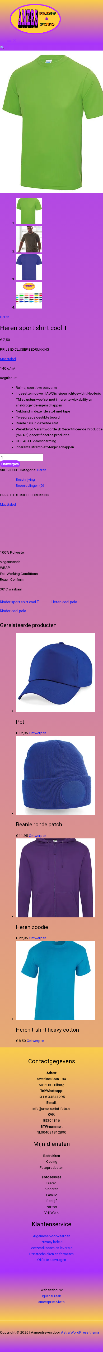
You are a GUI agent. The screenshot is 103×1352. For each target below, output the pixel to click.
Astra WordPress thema (80, 1332)
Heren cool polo (64, 602)
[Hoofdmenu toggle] (11, 40)
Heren (4, 317)
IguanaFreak (51, 1296)
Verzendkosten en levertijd (52, 1248)
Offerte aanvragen (51, 1259)
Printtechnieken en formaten (51, 1254)
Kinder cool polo (13, 611)
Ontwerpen (10, 464)
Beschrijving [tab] (25, 479)
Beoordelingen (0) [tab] (30, 485)
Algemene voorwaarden (51, 1236)
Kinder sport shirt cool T (19, 602)
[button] (2, 47)
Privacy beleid (52, 1242)
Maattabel (8, 359)
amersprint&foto (51, 1302)
